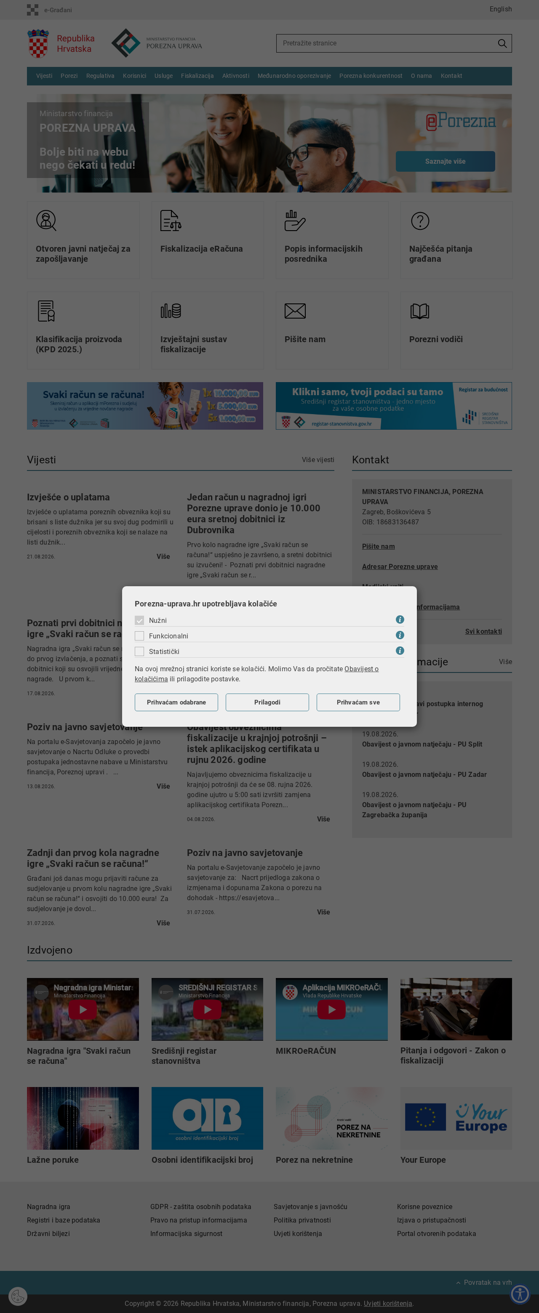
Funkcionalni (168, 636)
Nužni (158, 621)
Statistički (164, 652)
